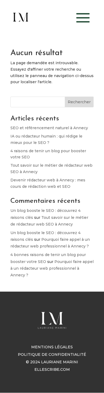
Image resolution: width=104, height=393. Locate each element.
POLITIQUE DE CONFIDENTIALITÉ (52, 354)
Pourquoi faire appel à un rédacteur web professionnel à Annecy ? (52, 268)
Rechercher (79, 102)
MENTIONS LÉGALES (52, 347)
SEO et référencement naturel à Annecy (49, 127)
